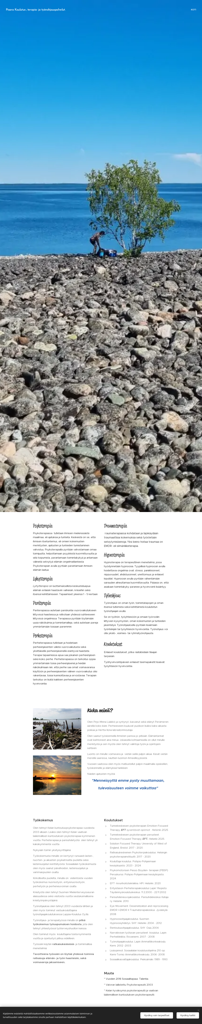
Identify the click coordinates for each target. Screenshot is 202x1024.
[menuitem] (193, 9)
